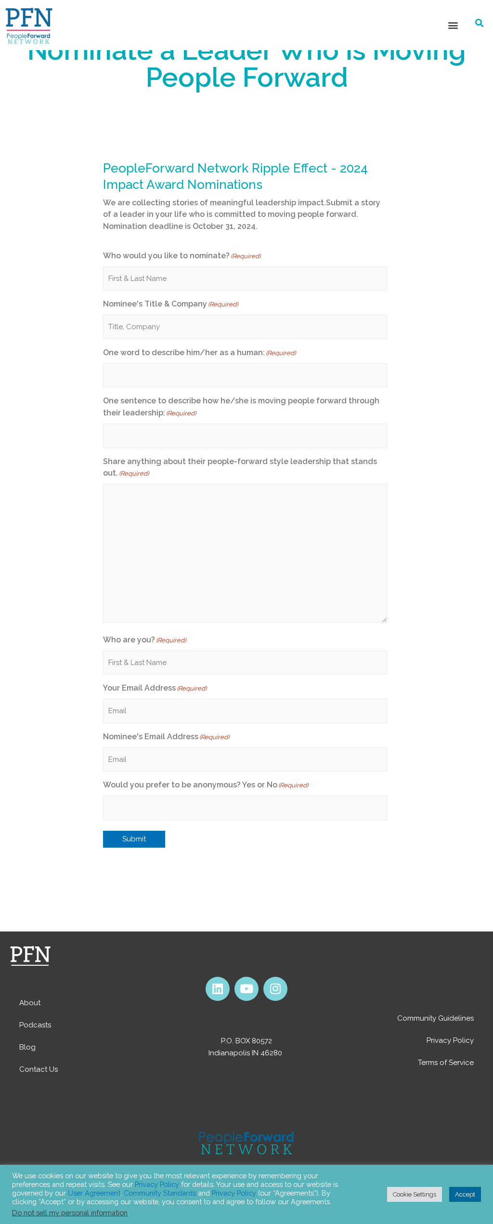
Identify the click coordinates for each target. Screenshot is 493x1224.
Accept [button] (465, 1194)
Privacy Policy (450, 1040)
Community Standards (160, 1193)
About (29, 1002)
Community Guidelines (435, 1018)
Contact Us (38, 1069)
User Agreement (94, 1193)
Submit (134, 839)
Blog (27, 1047)
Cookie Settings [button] (414, 1194)
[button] (453, 25)
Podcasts (35, 1025)
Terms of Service (446, 1062)
